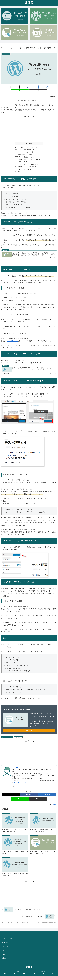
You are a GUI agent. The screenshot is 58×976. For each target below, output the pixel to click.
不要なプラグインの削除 (24, 169)
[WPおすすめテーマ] (14, 32)
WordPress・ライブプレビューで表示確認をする (29, 159)
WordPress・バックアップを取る (25, 152)
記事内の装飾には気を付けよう (26, 161)
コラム (4, 958)
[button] (38, 91)
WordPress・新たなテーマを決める (26, 149)
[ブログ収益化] (43, 32)
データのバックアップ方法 (25, 154)
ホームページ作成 (7, 938)
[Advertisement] (29, 128)
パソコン (4, 954)
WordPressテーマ (19, 737)
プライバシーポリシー (15, 971)
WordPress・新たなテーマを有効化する (27, 164)
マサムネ (15, 767)
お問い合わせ (43, 971)
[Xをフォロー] (13, 786)
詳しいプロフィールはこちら (22, 782)
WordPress (5, 942)
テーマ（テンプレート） (8, 737)
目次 (26, 143)
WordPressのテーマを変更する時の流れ (27, 147)
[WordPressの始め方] (43, 16)
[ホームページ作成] (14, 16)
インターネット (6, 950)
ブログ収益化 (6, 946)
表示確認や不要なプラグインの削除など (27, 166)
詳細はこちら (29, 730)
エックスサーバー (12, 341)
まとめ (18, 171)
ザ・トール (11, 609)
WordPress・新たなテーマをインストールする (29, 157)
